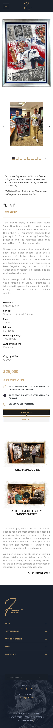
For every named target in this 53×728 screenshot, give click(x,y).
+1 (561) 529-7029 (26, 697)
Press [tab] (7, 646)
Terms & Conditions (34, 717)
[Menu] (6, 6)
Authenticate (39, 677)
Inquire (26, 419)
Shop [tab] (7, 623)
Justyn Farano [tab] (12, 631)
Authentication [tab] (13, 639)
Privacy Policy (16, 717)
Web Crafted (23, 720)
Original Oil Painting (21, 403)
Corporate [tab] (10, 654)
